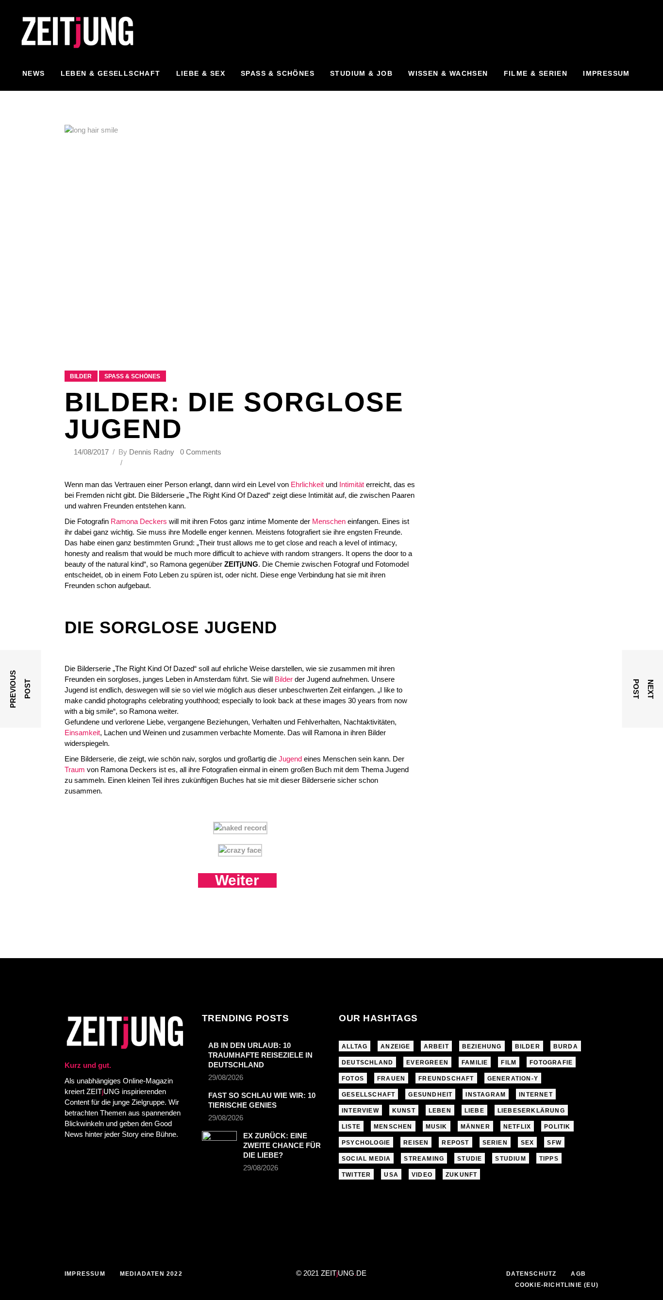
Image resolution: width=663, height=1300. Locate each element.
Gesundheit (430, 1094)
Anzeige (395, 1046)
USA (391, 1174)
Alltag (354, 1046)
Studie (469, 1158)
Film (508, 1062)
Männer (475, 1126)
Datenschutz (531, 1273)
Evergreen (427, 1062)
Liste (351, 1126)
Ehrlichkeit (307, 484)
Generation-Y (512, 1078)
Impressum (85, 1273)
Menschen (329, 521)
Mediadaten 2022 (151, 1273)
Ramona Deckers (139, 521)
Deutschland (367, 1062)
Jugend (290, 759)
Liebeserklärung (531, 1110)
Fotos (353, 1078)
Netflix (517, 1126)
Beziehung (482, 1046)
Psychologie (366, 1142)
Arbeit (436, 1046)
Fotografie (551, 1062)
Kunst (403, 1110)
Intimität (351, 484)
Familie (475, 1062)
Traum (75, 769)
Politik (557, 1126)
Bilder (81, 376)
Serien (495, 1142)
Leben (440, 1110)
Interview (360, 1110)
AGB (578, 1273)
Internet (536, 1094)
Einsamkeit (82, 732)
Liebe (474, 1110)
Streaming (424, 1158)
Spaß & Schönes (132, 376)
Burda (565, 1046)
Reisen (416, 1142)
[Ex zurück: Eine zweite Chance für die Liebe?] (219, 1142)
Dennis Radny (151, 452)
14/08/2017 (92, 452)
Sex (527, 1142)
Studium (510, 1158)
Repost (455, 1142)
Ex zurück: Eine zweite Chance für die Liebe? (282, 1145)
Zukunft (461, 1174)
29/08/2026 (225, 1077)
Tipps (549, 1158)
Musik (437, 1126)
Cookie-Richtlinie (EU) (556, 1285)
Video (422, 1174)
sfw (554, 1142)
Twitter (356, 1174)
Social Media (366, 1158)
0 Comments (200, 452)
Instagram (485, 1094)
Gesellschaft (368, 1094)
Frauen (391, 1078)
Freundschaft (446, 1078)
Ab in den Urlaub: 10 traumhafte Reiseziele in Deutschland (260, 1055)
